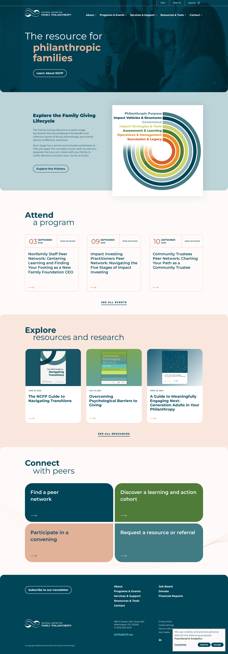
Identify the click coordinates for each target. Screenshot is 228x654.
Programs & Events (112, 15)
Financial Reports (171, 596)
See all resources (114, 433)
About (90, 15)
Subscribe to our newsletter (48, 590)
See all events (114, 302)
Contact (195, 15)
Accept (217, 644)
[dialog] (199, 640)
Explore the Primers (50, 168)
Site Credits (164, 632)
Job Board (166, 586)
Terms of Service (167, 628)
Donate (164, 591)
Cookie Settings (166, 625)
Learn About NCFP (50, 73)
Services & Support (142, 15)
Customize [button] (180, 644)
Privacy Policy (165, 621)
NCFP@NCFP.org (123, 634)
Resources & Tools (172, 15)
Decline (204, 644)
